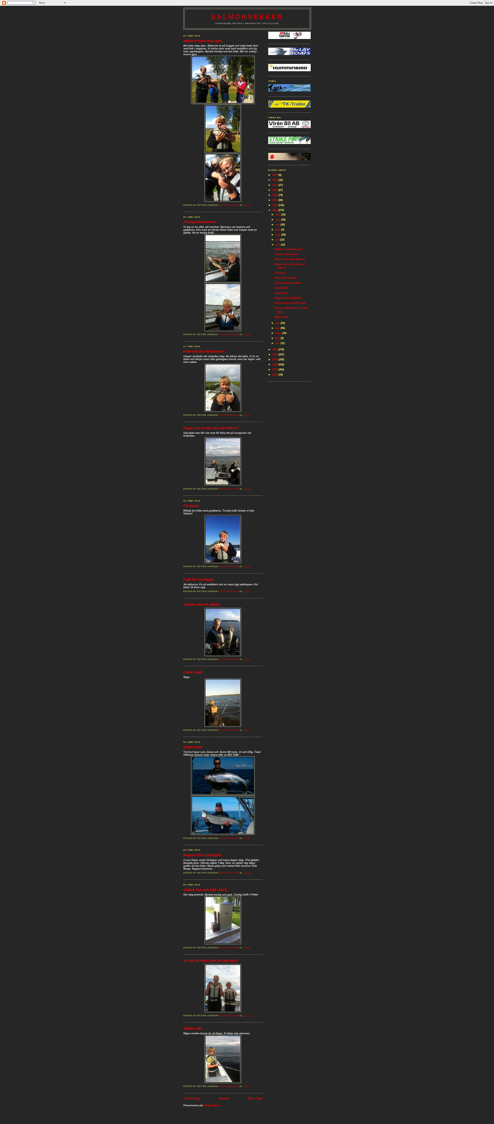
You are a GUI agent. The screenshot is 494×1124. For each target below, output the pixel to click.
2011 (275, 349)
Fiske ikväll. (193, 672)
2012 (275, 210)
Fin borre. (191, 506)
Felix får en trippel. (198, 579)
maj (278, 323)
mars (278, 333)
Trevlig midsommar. (199, 222)
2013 (275, 205)
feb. (278, 338)
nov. (278, 219)
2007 (275, 369)
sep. (278, 229)
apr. (278, 328)
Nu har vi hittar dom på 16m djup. (210, 961)
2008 (275, 364)
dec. (278, 214)
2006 (275, 374)
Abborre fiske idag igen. (203, 41)
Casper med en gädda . (202, 604)
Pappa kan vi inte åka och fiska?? (211, 428)
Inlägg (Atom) (212, 1105)
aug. (278, 234)
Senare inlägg (191, 1098)
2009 (275, 359)
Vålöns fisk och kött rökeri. (205, 890)
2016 (275, 190)
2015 (275, 195)
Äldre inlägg (255, 1098)
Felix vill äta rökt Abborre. (204, 351)
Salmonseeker (247, 16)
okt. (278, 224)
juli (277, 239)
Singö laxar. (193, 747)
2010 (275, 354)
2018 (275, 180)
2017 (275, 185)
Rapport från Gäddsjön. (202, 855)
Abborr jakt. (193, 1028)
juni (278, 244)
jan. (278, 343)
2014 (275, 200)
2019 (275, 175)
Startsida (224, 1098)
